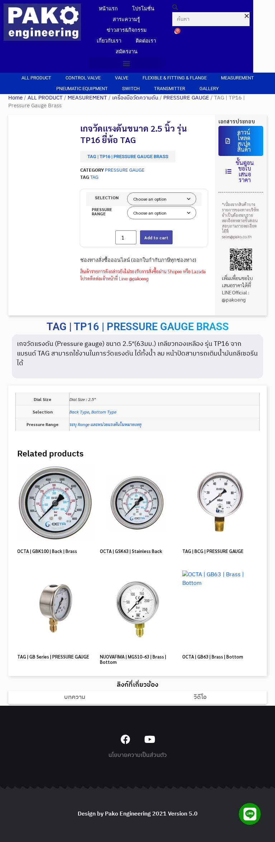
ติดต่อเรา (146, 41)
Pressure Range (102, 211)
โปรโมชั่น (143, 9)
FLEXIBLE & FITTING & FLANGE (175, 77)
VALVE (121, 77)
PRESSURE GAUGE (186, 98)
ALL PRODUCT (36, 77)
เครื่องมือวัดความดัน (135, 98)
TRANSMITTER (169, 88)
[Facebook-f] (125, 739)
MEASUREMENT (237, 77)
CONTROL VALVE (83, 77)
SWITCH (131, 88)
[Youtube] (149, 739)
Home (15, 98)
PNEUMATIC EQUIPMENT (82, 88)
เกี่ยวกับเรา (109, 41)
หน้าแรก (108, 9)
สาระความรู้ (126, 19)
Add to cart (156, 237)
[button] (126, 63)
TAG (94, 177)
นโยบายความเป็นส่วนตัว (137, 755)
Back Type (79, 412)
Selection (107, 197)
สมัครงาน (127, 52)
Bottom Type (103, 412)
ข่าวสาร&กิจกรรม (126, 30)
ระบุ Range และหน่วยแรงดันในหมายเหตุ (105, 424)
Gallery (209, 88)
